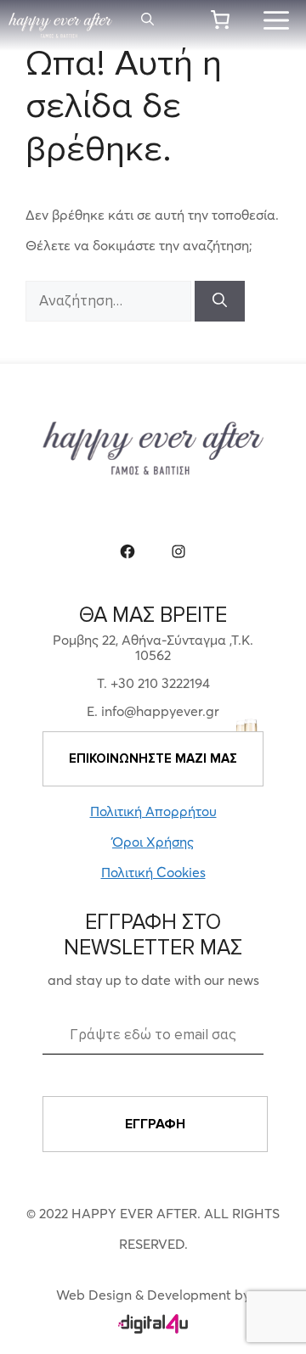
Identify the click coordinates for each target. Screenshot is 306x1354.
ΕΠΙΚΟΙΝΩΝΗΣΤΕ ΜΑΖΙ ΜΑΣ (153, 758)
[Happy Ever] (60, 25)
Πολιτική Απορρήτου (153, 811)
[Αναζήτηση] (220, 301)
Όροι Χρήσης (153, 841)
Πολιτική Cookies (153, 872)
